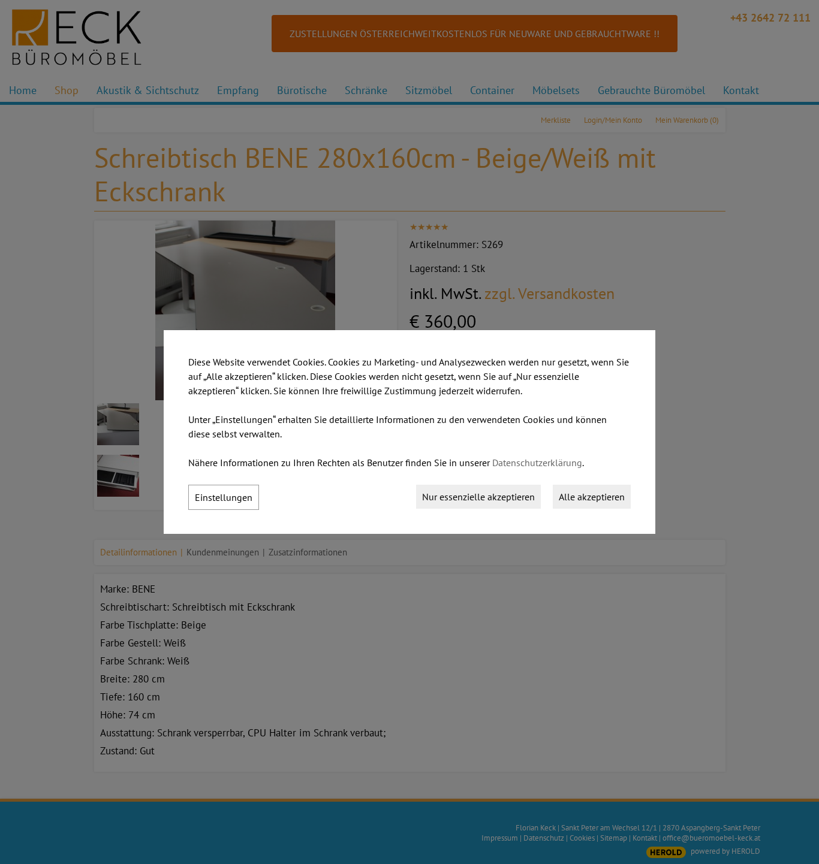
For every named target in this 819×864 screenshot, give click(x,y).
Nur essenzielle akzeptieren (478, 497)
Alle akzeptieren (592, 497)
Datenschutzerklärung (537, 463)
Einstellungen (223, 497)
